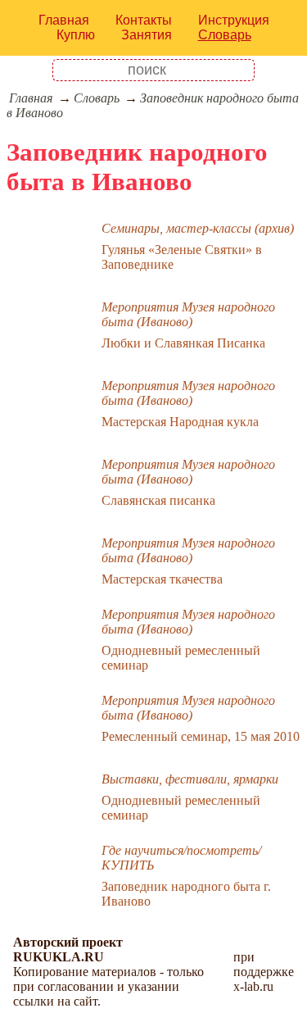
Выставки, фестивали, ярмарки (190, 779)
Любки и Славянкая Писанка (183, 343)
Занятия (146, 35)
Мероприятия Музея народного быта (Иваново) (188, 314)
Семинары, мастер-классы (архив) (198, 228)
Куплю (75, 35)
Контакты (143, 20)
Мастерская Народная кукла (180, 422)
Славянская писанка (158, 500)
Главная (63, 20)
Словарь (224, 35)
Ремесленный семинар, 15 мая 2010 (201, 736)
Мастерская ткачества (162, 579)
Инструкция (233, 20)
